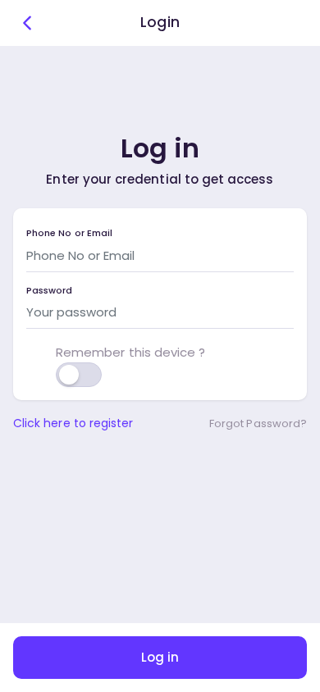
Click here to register (73, 423)
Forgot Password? (258, 423)
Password (49, 290)
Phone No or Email (69, 233)
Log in (160, 657)
